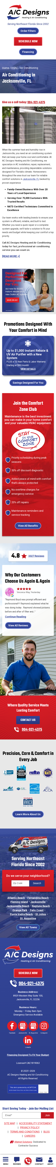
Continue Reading (15, 616)
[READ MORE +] (11, 256)
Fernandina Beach (38, 897)
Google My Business (23, 1026)
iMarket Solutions (23, 1142)
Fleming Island (19, 901)
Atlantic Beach (16, 897)
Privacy (41, 1092)
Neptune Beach (41, 906)
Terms (45, 1092)
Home (5, 67)
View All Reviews (18, 625)
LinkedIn (28, 1040)
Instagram (44, 1026)
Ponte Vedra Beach (21, 914)
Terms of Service (30, 1090)
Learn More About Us (28, 814)
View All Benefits (28, 525)
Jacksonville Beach (17, 906)
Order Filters (28, 30)
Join (47, 1115)
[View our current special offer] (28, 290)
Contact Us (28, 720)
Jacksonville (38, 901)
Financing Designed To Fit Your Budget (28, 1055)
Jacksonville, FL (31, 179)
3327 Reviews (36, 556)
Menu (5, 1164)
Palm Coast (37, 910)
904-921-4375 (28, 1161)
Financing (28, 51)
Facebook (12, 1026)
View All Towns (28, 927)
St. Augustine (28, 918)
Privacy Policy (20, 1090)
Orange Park (19, 910)
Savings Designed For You (28, 382)
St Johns (40, 914)
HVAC (14, 67)
